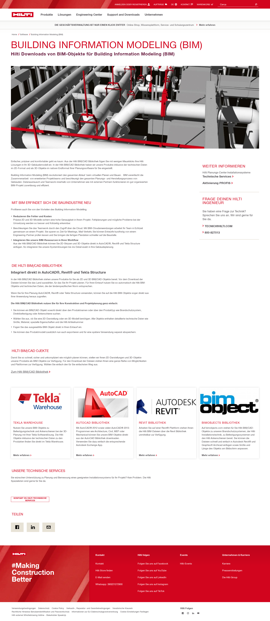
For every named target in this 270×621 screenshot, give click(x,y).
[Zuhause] (22, 14)
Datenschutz (43, 608)
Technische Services (216, 176)
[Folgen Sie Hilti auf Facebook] (182, 613)
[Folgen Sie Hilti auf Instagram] (188, 613)
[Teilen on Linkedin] (33, 527)
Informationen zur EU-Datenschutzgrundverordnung (95, 611)
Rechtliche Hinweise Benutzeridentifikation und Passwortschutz (40, 611)
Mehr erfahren (21, 455)
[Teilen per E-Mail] (48, 527)
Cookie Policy (58, 608)
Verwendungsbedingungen (24, 608)
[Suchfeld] (256, 4)
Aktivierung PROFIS (216, 183)
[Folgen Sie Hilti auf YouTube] (198, 613)
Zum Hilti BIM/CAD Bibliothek (29, 371)
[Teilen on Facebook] (17, 527)
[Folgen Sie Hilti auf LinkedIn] (193, 613)
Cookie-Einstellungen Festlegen (134, 611)
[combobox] (238, 4)
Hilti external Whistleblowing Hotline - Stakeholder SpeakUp (39, 615)
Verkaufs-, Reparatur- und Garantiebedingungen (88, 608)
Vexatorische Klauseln (122, 608)
